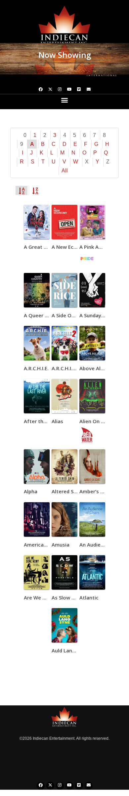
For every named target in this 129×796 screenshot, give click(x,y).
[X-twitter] (50, 90)
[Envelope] (89, 90)
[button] (64, 99)
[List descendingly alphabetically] (35, 190)
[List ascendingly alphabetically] (21, 190)
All (65, 170)
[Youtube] (69, 90)
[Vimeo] (79, 90)
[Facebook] (41, 90)
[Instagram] (60, 90)
